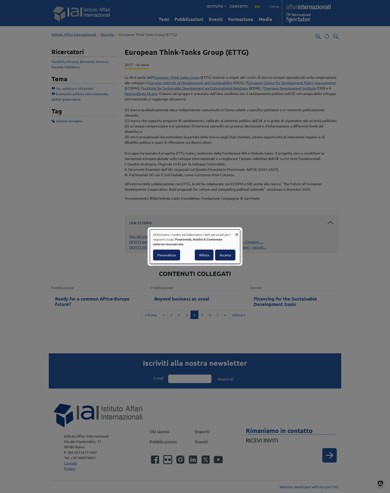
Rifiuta (204, 255)
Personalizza (167, 255)
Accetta (225, 255)
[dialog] (195, 246)
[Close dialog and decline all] (236, 232)
